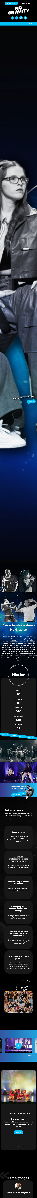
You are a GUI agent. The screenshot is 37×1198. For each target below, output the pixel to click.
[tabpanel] (18, 1108)
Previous (29, 1056)
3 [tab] (16, 1147)
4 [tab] (18, 1147)
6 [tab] (24, 1147)
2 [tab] (13, 1147)
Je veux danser (18, 794)
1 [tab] (11, 1147)
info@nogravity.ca (26, 3)
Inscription (31, 401)
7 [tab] (26, 1147)
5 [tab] (21, 1147)
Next (31, 1056)
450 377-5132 (11, 3)
